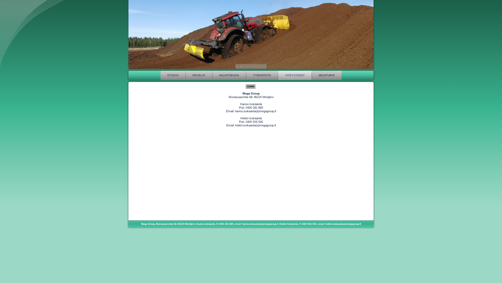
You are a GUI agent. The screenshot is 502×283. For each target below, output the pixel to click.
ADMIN (250, 86)
